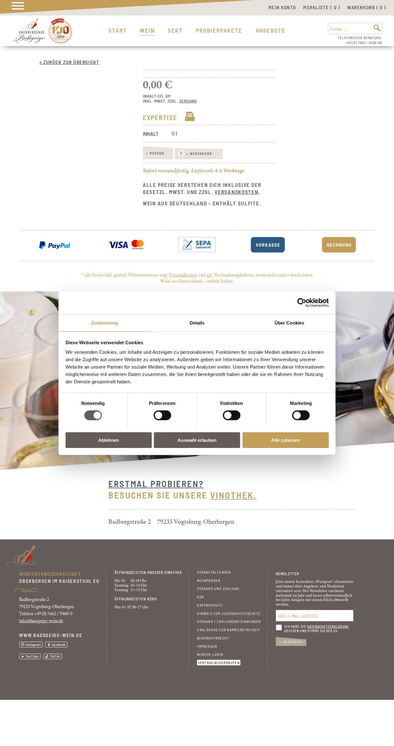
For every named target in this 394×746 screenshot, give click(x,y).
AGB (200, 597)
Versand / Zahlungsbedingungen (229, 621)
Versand (188, 101)
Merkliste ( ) (321, 7)
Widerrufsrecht (213, 638)
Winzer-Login (210, 654)
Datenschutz (209, 605)
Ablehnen (108, 439)
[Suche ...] (377, 28)
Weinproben (208, 580)
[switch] (162, 415)
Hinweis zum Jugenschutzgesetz (228, 613)
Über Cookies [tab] (289, 322)
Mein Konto (282, 7)
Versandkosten (236, 192)
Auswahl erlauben (197, 439)
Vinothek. (233, 495)
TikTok (55, 656)
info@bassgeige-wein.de (41, 621)
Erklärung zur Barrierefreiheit (228, 629)
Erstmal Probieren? (156, 483)
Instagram (33, 645)
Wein (147, 30)
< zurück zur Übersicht (69, 62)
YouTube (32, 656)
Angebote (270, 30)
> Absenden (290, 642)
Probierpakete (219, 30)
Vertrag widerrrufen (219, 662)
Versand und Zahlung (218, 588)
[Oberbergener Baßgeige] (28, 41)
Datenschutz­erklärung (328, 626)
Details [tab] (197, 322)
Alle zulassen (285, 439)
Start (117, 30)
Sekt (175, 30)
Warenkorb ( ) (366, 7)
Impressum (207, 646)
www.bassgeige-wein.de (50, 635)
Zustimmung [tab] (105, 322)
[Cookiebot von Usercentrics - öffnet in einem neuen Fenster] (302, 302)
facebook (59, 645)
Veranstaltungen (214, 572)
